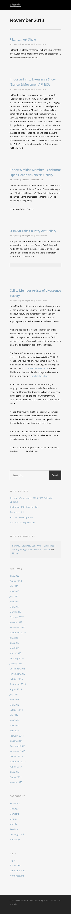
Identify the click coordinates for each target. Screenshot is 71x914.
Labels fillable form (40, 376)
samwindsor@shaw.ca (37, 368)
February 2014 (17, 735)
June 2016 (14, 642)
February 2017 (17, 617)
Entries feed (15, 865)
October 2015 (16, 679)
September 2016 (18, 632)
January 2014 (16, 740)
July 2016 (14, 637)
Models (13, 824)
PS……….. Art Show (23, 39)
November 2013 (17, 751)
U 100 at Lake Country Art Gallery (33, 231)
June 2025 (14, 575)
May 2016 (14, 648)
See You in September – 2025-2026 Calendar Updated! (31, 500)
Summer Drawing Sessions (23, 522)
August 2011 (16, 777)
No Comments (41, 44)
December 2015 (17, 668)
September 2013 (18, 761)
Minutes (13, 819)
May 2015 (14, 704)
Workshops (15, 839)
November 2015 (17, 673)
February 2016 (17, 658)
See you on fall (17, 512)
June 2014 (14, 720)
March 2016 (15, 653)
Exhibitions (15, 803)
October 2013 (16, 756)
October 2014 (16, 710)
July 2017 (14, 596)
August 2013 (16, 766)
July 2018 (14, 586)
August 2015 (16, 689)
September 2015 (18, 684)
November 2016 (17, 627)
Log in (12, 860)
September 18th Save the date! (24, 507)
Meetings (14, 808)
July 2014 (14, 715)
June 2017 (14, 601)
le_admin (15, 44)
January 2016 (16, 663)
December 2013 (17, 746)
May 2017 (14, 606)
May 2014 (14, 725)
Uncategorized (27, 44)
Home (15, 553)
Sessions (14, 829)
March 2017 (15, 611)
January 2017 (16, 622)
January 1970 (16, 782)
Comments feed (17, 870)
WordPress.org (17, 875)
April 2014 (14, 730)
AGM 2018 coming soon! (21, 517)
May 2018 (14, 591)
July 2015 (14, 694)
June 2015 (14, 699)
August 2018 (16, 581)
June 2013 (14, 771)
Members (25, 180)
